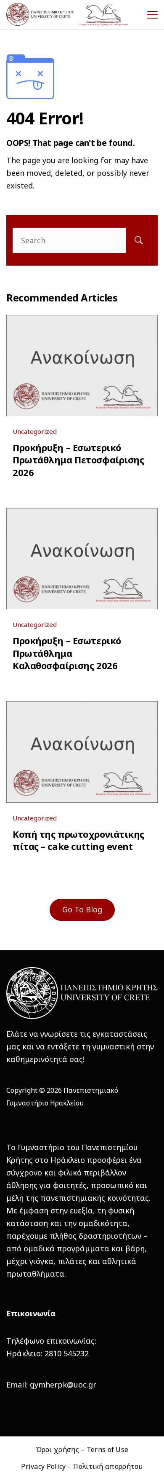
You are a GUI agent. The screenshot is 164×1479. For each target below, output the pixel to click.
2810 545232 (67, 1353)
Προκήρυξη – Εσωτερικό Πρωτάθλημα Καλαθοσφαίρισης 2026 (67, 653)
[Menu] (152, 14)
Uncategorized (35, 431)
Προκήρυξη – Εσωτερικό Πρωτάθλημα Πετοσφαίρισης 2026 (78, 460)
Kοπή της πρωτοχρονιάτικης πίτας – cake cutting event (78, 840)
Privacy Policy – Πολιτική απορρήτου (82, 1466)
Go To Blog (82, 909)
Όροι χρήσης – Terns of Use (82, 1449)
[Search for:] (82, 240)
